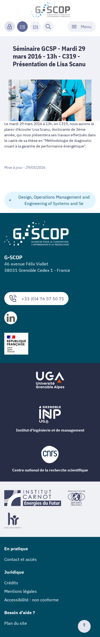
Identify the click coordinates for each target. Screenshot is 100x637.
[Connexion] (9, 26)
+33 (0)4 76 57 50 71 (43, 298)
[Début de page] (86, 626)
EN (35, 26)
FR (22, 26)
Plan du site (15, 623)
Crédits (11, 582)
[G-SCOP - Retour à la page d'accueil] (50, 9)
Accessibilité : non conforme (31, 599)
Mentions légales (20, 591)
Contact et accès (20, 559)
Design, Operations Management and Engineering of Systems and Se (54, 200)
